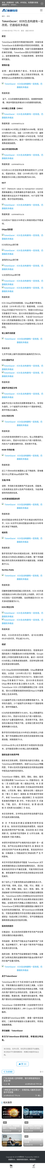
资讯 (22, 31)
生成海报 (8, 1072)
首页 (3, 16)
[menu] (41, 10)
